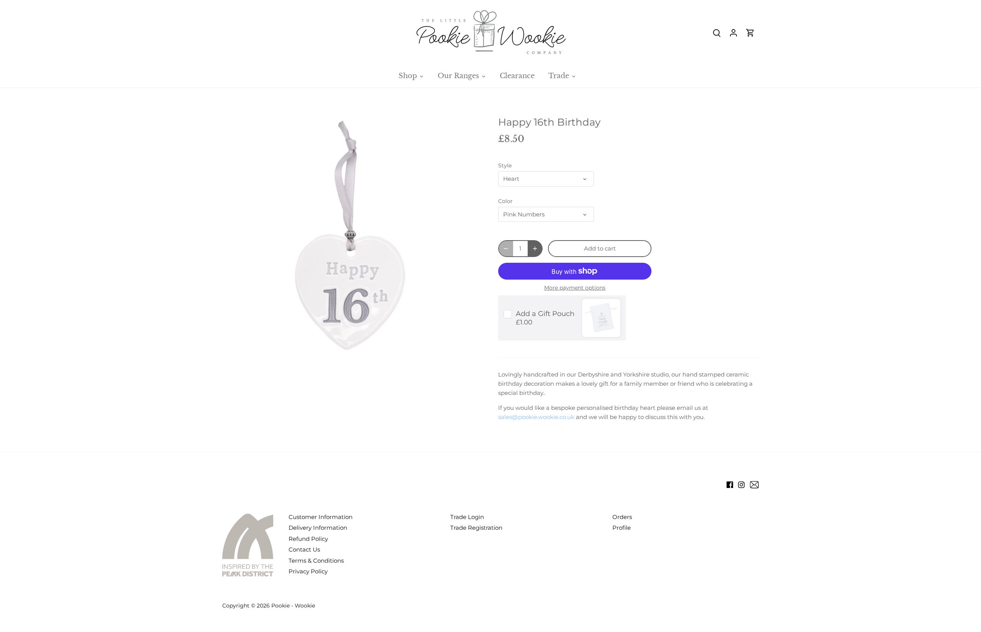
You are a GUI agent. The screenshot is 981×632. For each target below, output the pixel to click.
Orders (622, 517)
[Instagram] (741, 484)
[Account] (733, 32)
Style (505, 165)
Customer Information (321, 517)
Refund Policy (308, 538)
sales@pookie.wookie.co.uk (536, 417)
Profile (621, 527)
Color (505, 201)
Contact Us (304, 549)
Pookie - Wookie (293, 606)
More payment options (574, 288)
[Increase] (535, 249)
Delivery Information (318, 527)
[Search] (716, 32)
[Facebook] (730, 484)
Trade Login (467, 517)
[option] (351, 236)
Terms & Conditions (316, 560)
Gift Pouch (545, 313)
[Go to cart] (750, 32)
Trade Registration (476, 527)
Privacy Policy (308, 571)
